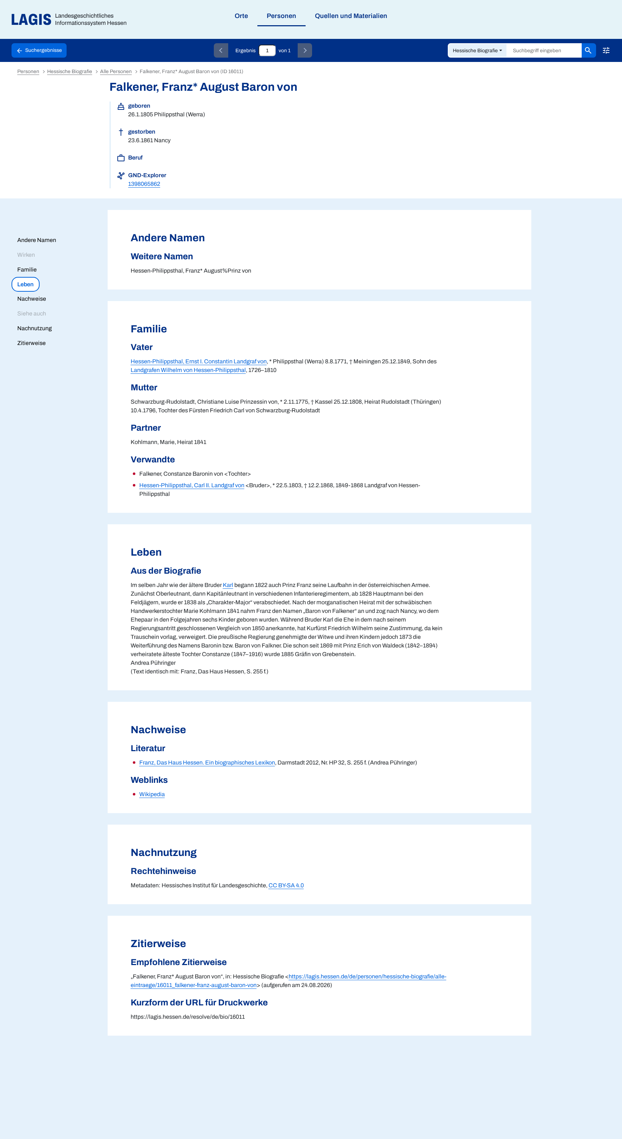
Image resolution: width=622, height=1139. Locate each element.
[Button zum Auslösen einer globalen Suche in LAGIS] (589, 50)
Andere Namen (36, 240)
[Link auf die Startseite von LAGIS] (72, 20)
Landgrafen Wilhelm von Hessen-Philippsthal (188, 370)
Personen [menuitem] (281, 15)
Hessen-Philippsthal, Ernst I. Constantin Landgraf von (199, 361)
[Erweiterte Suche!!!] (606, 50)
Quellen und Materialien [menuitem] (351, 15)
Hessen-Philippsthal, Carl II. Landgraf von (191, 485)
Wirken (26, 255)
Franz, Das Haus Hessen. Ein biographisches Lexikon (207, 762)
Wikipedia (152, 794)
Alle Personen (116, 71)
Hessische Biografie (475, 50)
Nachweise (31, 299)
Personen (28, 71)
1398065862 (144, 184)
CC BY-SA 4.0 (286, 885)
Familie (27, 269)
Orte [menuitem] (241, 15)
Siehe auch (31, 313)
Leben (25, 284)
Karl (228, 585)
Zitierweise (31, 343)
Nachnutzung (34, 328)
